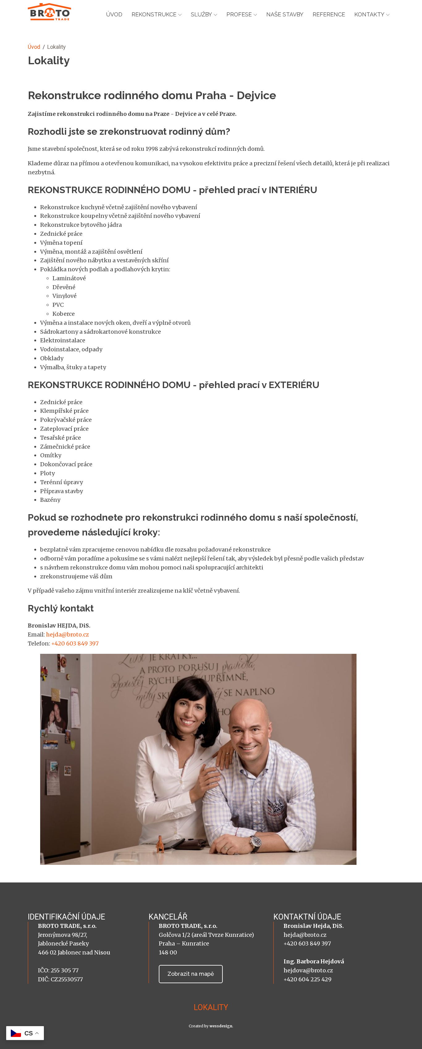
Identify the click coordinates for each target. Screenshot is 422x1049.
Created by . (211, 1026)
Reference (329, 14)
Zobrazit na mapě (190, 974)
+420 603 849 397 (75, 643)
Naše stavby (284, 14)
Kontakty (369, 14)
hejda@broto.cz (67, 634)
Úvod (114, 14)
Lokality (211, 1007)
